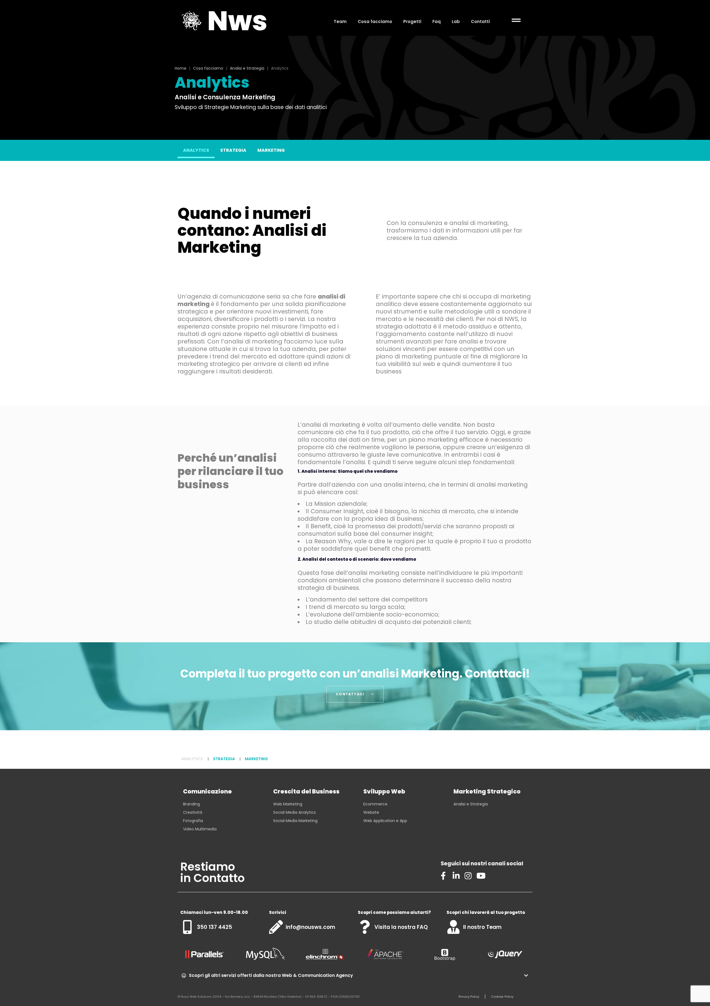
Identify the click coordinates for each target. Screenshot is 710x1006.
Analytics (196, 150)
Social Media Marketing (295, 820)
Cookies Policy (502, 996)
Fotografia (193, 820)
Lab (456, 21)
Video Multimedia (200, 829)
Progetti (412, 21)
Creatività (192, 812)
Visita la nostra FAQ (401, 927)
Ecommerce (375, 804)
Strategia (233, 150)
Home (180, 68)
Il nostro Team (482, 927)
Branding (191, 804)
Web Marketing (287, 804)
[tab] (355, 975)
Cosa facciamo (375, 21)
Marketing (271, 150)
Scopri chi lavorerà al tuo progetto (486, 912)
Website (371, 812)
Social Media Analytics (294, 812)
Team (340, 21)
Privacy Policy (468, 996)
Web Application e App (385, 820)
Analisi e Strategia (247, 68)
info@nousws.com (310, 927)
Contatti (480, 21)
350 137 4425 (214, 927)
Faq (436, 21)
